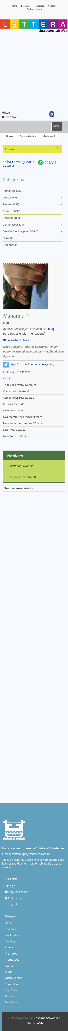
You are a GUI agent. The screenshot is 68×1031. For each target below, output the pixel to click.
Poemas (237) (11, 204)
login (54, 329)
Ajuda (8, 972)
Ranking (10, 941)
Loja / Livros (12, 990)
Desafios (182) (11, 218)
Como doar (12, 984)
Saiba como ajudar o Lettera (18, 164)
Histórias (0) (15, 455)
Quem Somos (13, 978)
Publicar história (34, 9)
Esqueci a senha (18, 892)
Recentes (25, 5)
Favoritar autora (17, 340)
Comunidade (27, 136)
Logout (12, 904)
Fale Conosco (13, 1002)
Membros (11, 953)
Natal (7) (8, 238)
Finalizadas (39, 5)
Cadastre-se (14, 898)
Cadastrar (10, 117)
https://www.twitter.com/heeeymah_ (32, 364)
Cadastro (52, 5)
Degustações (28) (13, 224)
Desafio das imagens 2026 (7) (20, 231)
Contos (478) (10, 197)
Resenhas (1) (10, 245)
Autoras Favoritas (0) (23, 477)
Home (14, 5)
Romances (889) (12, 190)
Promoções (12, 959)
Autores (10, 947)
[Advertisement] (34, 71)
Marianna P (48, 136)
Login (8, 112)
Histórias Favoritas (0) (23, 466)
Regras (9, 965)
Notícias (10, 996)
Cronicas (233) (11, 211)
